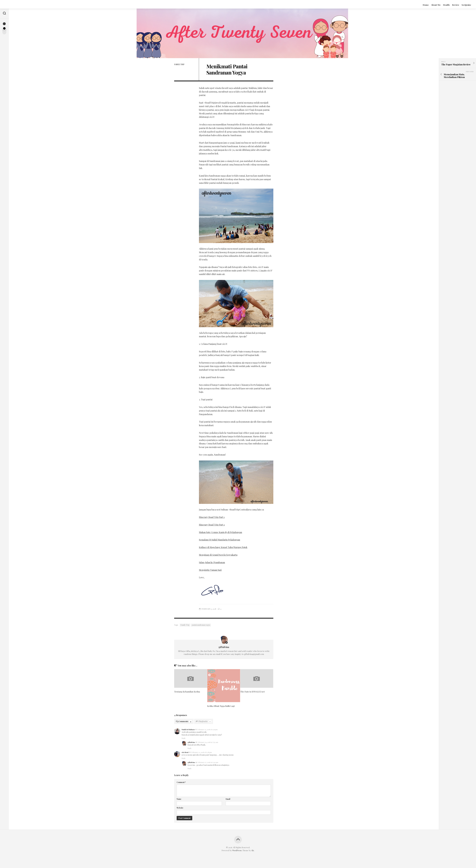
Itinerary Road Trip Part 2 (212, 524)
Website (180, 808)
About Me (436, 5)
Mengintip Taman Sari (210, 569)
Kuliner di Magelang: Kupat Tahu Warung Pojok (223, 547)
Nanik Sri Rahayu (188, 729)
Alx (252, 850)
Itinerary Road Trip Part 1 (212, 517)
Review (455, 5)
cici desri (185, 752)
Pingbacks (204, 721)
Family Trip (179, 64)
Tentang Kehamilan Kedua (187, 691)
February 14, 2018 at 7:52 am (208, 742)
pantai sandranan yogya (201, 625)
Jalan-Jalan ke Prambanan (212, 562)
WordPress (237, 850)
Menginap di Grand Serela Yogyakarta (218, 554)
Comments (184, 721)
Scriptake (466, 5)
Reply (184, 738)
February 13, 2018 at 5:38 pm (201, 752)
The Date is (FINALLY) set (252, 691)
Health (446, 5)
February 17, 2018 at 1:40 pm (208, 762)
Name (179, 799)
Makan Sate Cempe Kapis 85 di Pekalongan (220, 532)
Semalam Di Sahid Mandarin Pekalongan (219, 539)
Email (228, 799)
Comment (181, 782)
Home (426, 5)
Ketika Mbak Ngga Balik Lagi (221, 706)
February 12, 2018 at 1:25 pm (207, 729)
